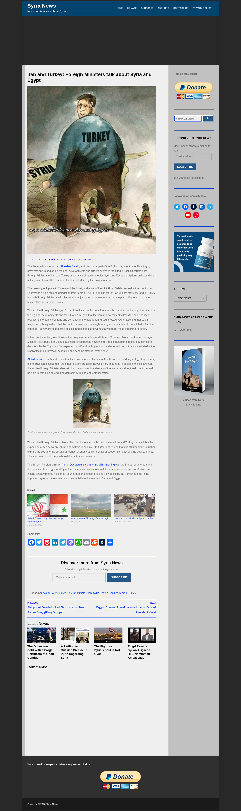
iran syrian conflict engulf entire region (90, 518)
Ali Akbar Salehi (69, 266)
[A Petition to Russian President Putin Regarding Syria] (75, 635)
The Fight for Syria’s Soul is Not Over (107, 650)
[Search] (208, 119)
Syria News (41, 6)
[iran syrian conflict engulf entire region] (91, 505)
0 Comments (85, 259)
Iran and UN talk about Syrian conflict (133, 518)
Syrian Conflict (109, 593)
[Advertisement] (120, 40)
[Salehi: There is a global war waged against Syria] (47, 505)
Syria (96, 593)
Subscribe (119, 577)
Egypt (62, 593)
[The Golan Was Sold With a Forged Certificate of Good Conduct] (41, 635)
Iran (70, 259)
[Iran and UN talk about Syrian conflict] (134, 505)
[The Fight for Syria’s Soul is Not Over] (108, 635)
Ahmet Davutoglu (72, 464)
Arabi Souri (56, 259)
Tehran (123, 593)
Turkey (132, 593)
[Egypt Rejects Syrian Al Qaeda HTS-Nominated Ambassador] (142, 635)
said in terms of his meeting (99, 464)
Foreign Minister (76, 593)
